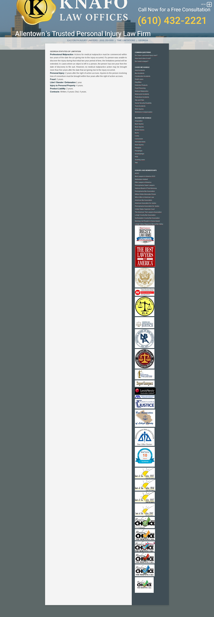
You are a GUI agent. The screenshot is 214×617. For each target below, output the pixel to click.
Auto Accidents (140, 70)
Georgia (143, 40)
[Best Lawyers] (145, 244)
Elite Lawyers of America (143, 182)
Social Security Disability (143, 103)
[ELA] (144, 316)
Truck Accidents (140, 106)
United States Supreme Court (145, 209)
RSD (136, 157)
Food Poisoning (140, 88)
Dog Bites (138, 82)
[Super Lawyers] (145, 386)
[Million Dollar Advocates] (144, 368)
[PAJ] (145, 408)
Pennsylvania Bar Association (145, 191)
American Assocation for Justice (145, 203)
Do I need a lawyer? (141, 61)
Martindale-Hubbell (141, 179)
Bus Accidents (139, 73)
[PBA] (145, 445)
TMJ (136, 163)
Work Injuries (139, 109)
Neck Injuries (139, 145)
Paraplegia (138, 151)
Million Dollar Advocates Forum (145, 194)
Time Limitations (126, 40)
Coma (137, 136)
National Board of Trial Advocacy (146, 188)
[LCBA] (145, 426)
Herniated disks (140, 142)
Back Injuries (139, 124)
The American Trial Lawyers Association (148, 212)
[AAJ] (144, 328)
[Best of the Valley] (145, 478)
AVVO (137, 173)
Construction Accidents (142, 76)
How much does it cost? (143, 58)
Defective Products (141, 85)
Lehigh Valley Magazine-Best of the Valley (149, 224)
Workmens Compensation (143, 112)
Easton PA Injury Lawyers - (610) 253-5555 (90, 40)
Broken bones (139, 130)
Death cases (139, 79)
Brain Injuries (139, 127)
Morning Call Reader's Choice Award (147, 221)
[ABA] (145, 397)
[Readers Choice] (145, 528)
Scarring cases (140, 160)
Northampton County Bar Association (147, 218)
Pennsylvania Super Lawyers (145, 185)
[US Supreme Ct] (145, 287)
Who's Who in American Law (144, 197)
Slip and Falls (139, 100)
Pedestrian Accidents (142, 97)
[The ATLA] (145, 379)
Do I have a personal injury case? (146, 55)
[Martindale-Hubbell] (144, 295)
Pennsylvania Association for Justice (147, 206)
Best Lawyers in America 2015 (145, 176)
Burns (137, 133)
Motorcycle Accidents (142, 94)
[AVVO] (145, 466)
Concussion (139, 139)
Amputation (139, 121)
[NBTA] (144, 347)
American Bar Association (143, 200)
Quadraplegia (139, 154)
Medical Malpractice (141, 91)
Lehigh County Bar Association (145, 215)
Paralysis (138, 148)
